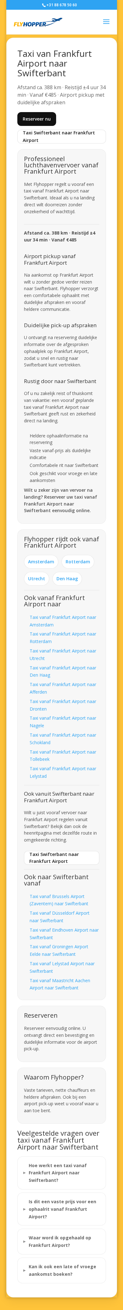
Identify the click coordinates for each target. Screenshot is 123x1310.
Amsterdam (41, 562)
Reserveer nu (37, 119)
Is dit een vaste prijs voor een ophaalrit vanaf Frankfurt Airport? (62, 1209)
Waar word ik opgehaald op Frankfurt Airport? (60, 1241)
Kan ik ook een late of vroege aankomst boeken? (62, 1270)
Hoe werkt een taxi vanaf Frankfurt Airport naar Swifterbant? (58, 1172)
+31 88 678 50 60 (61, 5)
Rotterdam (78, 562)
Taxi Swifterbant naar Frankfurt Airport (59, 136)
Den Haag (67, 579)
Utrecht (36, 579)
